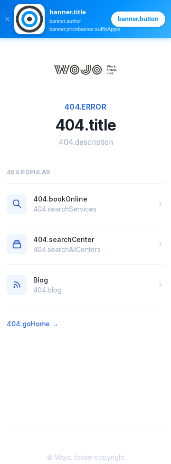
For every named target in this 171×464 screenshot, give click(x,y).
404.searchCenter (63, 239)
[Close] (7, 19)
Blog (40, 280)
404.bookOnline (60, 199)
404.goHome (32, 324)
